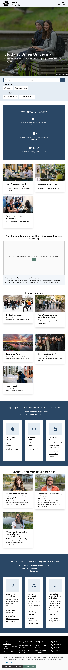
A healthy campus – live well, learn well (33, 620)
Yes (34, 260)
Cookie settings (7, 662)
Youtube (57, 647)
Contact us (7, 644)
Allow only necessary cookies (12, 666)
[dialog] (34, 662)
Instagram (57, 644)
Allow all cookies (29, 666)
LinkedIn (57, 650)
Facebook (57, 641)
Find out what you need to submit (54, 453)
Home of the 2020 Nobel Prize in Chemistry (12, 618)
